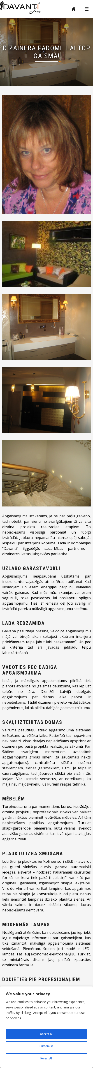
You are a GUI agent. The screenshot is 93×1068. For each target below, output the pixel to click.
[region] (46, 1027)
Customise (46, 1046)
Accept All (46, 1034)
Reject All (46, 1058)
